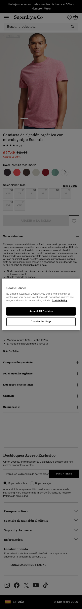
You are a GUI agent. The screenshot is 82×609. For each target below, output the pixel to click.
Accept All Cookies (41, 311)
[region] (41, 304)
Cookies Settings (41, 321)
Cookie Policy (59, 300)
